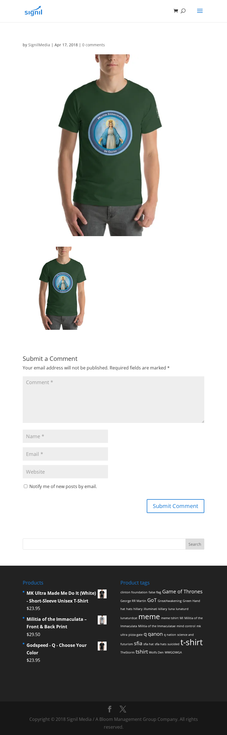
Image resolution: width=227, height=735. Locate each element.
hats (129, 609)
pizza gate (135, 635)
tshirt (142, 651)
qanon (155, 634)
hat (122, 609)
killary (162, 609)
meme (149, 616)
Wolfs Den (156, 652)
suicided (173, 644)
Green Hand (191, 601)
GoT (152, 600)
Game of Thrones (182, 591)
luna (171, 609)
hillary (138, 609)
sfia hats (160, 644)
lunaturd (182, 609)
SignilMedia (39, 44)
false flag (155, 592)
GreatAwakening (170, 601)
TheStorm (127, 652)
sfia (138, 643)
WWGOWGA (173, 652)
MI (181, 618)
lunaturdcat (128, 618)
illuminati (150, 609)
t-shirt (191, 642)
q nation (170, 635)
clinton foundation (134, 592)
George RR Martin (133, 601)
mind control (186, 626)
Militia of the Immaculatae (157, 626)
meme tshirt (170, 618)
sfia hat (148, 644)
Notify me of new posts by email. (63, 486)
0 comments (93, 44)
